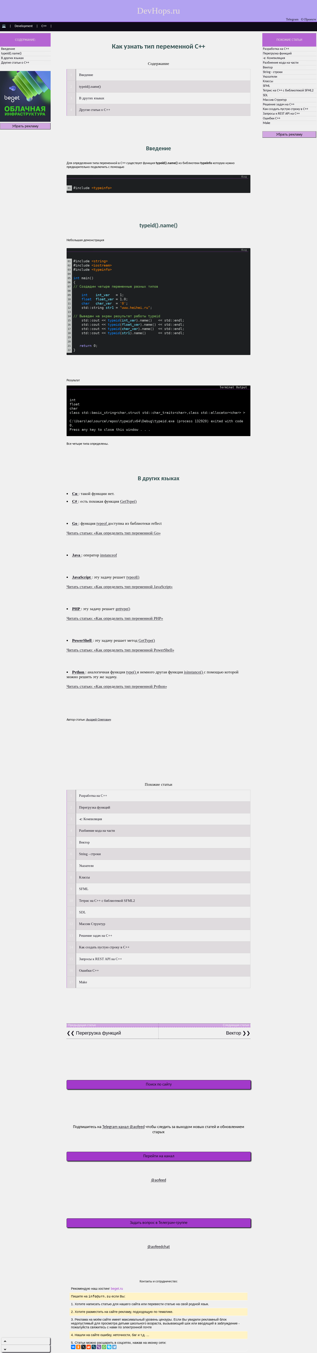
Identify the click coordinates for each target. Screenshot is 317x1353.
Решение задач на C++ (278, 104)
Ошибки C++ (271, 118)
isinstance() (194, 672)
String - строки (273, 72)
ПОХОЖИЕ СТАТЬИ (289, 40)
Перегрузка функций (277, 53)
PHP (76, 608)
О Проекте (308, 19)
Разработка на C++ (276, 49)
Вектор (268, 67)
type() (131, 672)
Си (75, 493)
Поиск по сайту (159, 1084)
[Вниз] (25, 1348)
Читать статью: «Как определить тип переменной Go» (114, 533)
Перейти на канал (158, 1156)
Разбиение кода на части (280, 62)
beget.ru (117, 1288)
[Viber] (99, 1347)
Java (76, 555)
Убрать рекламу (25, 126)
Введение (8, 49)
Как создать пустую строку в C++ (285, 109)
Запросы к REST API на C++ (281, 113)
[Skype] (109, 1347)
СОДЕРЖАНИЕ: (25, 40)
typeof (102, 523)
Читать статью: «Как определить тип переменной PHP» (115, 618)
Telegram (292, 19)
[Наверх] (25, 1341)
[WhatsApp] (104, 1347)
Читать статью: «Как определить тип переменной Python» (117, 686)
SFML (266, 86)
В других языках (12, 58)
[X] (83, 1347)
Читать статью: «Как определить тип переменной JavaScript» (120, 586)
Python (78, 672)
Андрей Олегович (98, 719)
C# (75, 501)
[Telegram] (114, 1347)
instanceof (108, 555)
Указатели (270, 76)
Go (75, 523)
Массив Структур (275, 100)
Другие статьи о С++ (15, 62)
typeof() (132, 577)
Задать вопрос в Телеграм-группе (158, 1223)
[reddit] (88, 1347)
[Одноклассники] (78, 1347)
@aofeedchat (158, 1247)
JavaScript (82, 577)
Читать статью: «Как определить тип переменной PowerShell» (120, 650)
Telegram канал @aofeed (123, 1127)
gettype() (123, 608)
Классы (268, 81)
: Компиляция (274, 58)
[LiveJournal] (94, 1347)
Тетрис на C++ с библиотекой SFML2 (288, 90)
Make (266, 123)
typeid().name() (11, 53)
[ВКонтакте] (73, 1347)
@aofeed (158, 1180)
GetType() (128, 501)
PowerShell (82, 640)
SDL (265, 95)
